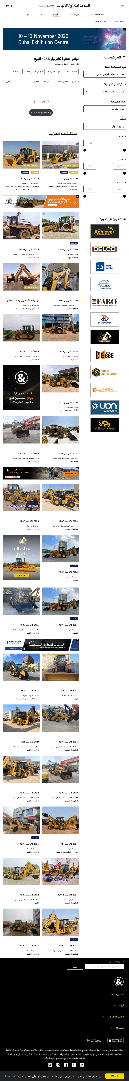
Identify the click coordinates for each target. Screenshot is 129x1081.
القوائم (56, 14)
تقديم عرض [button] (47, 81)
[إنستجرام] (56, 1065)
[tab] (75, 81)
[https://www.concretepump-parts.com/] (104, 233)
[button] (64, 995)
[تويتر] (72, 1065)
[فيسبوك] (64, 1065)
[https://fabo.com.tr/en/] (104, 303)
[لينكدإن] (80, 1065)
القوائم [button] (36, 81)
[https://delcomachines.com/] (104, 251)
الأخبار (41, 14)
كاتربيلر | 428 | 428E (113, 91)
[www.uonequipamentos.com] (104, 409)
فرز (8, 81)
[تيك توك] (48, 1065)
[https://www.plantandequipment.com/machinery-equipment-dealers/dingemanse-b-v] (41, 645)
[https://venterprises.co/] (104, 427)
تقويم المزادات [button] (62, 81)
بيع (28, 14)
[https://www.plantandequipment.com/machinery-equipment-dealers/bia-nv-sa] (104, 268)
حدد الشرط (117, 108)
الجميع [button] (75, 81)
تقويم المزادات (75, 14)
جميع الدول (118, 126)
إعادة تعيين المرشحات (41, 112)
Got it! (114, 1076)
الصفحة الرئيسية (97, 14)
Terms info (11, 1076)
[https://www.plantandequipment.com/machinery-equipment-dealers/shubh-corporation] (104, 374)
